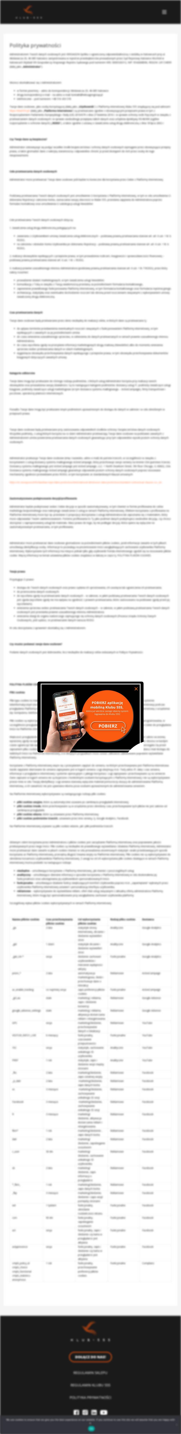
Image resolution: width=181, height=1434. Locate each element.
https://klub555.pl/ (20, 110)
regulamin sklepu (90, 1372)
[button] (164, 12)
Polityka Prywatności (90, 1397)
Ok (91, 1428)
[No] (176, 1424)
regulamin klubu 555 (90, 1385)
